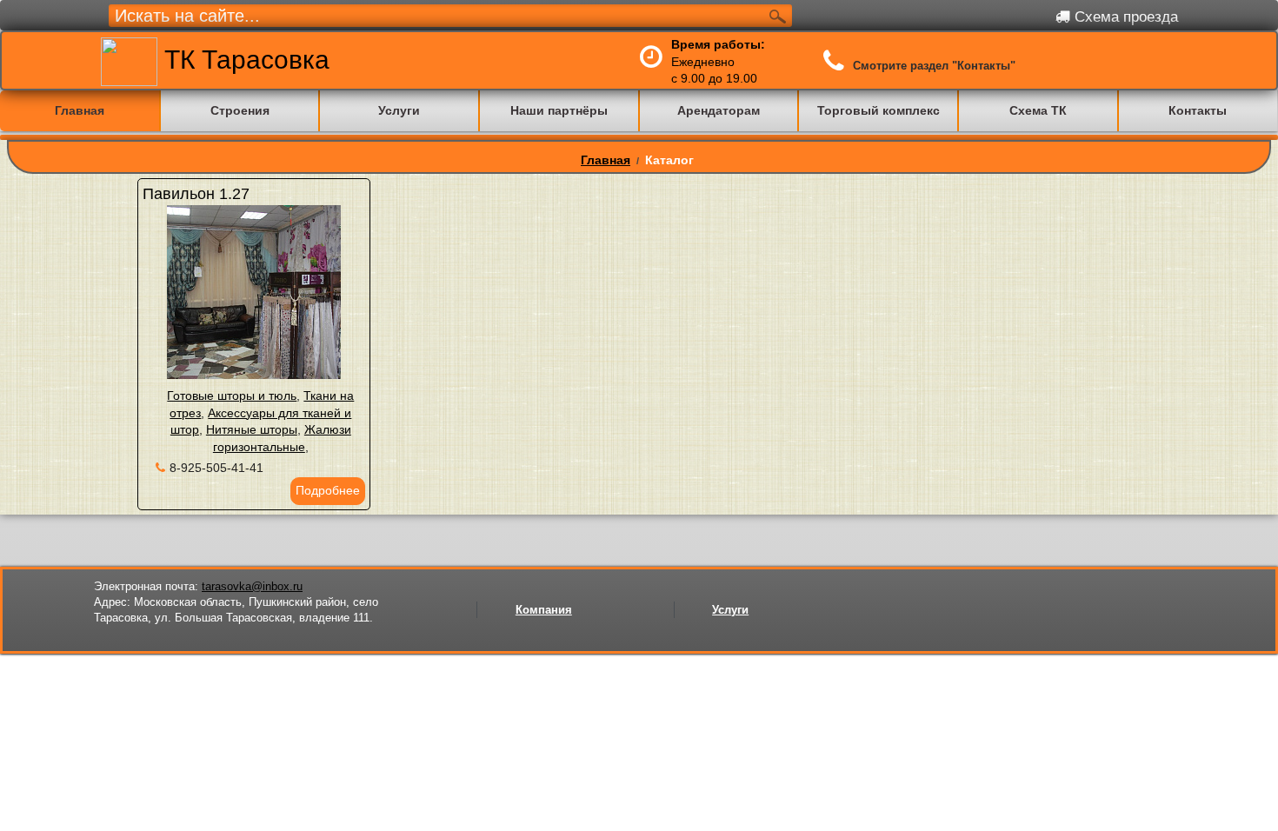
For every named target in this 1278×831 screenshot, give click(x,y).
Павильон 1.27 (196, 194)
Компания (544, 609)
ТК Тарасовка (243, 59)
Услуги (730, 609)
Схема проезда (1124, 17)
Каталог (669, 160)
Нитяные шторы (251, 429)
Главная (605, 160)
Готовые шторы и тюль (231, 395)
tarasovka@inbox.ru (252, 586)
